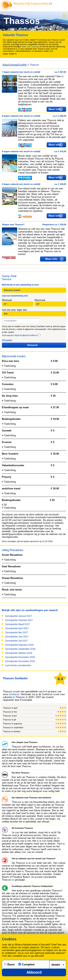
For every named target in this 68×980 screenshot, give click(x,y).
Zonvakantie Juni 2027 (17, 636)
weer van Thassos (30, 46)
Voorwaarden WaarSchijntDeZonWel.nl (19, 335)
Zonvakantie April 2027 (17, 628)
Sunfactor (14, 694)
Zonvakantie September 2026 (20, 649)
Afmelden (7, 340)
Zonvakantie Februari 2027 (19, 620)
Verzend (32, 345)
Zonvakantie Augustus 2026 (19, 645)
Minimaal (7, 300)
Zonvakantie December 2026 (20, 661)
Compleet (28, 964)
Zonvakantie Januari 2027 (18, 616)
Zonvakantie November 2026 (20, 657)
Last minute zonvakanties (18, 665)
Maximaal (40, 300)
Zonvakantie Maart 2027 (17, 624)
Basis (11, 964)
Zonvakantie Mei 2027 (16, 632)
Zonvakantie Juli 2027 (16, 640)
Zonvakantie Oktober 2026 (18, 653)
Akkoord (34, 972)
